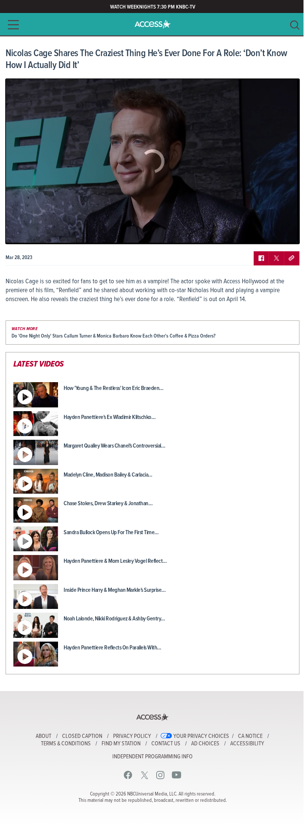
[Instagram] (160, 775)
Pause (20, 233)
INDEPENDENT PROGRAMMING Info (152, 757)
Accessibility (247, 744)
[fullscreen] (284, 233)
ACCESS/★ (152, 24)
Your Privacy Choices (201, 736)
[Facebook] (128, 775)
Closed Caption (82, 736)
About (43, 736)
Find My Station (121, 744)
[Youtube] (176, 775)
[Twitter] (144, 775)
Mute (33, 233)
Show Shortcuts (262, 233)
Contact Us (165, 744)
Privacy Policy (132, 736)
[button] (11, 25)
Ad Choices (205, 744)
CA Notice (250, 736)
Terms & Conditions (66, 744)
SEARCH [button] (294, 25)
